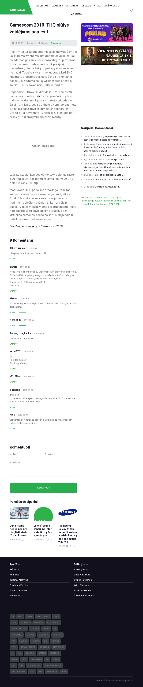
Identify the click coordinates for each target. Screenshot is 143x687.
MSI (19, 653)
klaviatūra (58, 647)
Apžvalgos (111, 5)
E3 (55, 629)
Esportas (72, 5)
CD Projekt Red (19, 629)
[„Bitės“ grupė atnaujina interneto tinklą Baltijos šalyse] (43, 514)
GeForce (35, 641)
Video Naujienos (82, 590)
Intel (14, 647)
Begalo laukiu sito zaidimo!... (117, 155)
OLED (24, 659)
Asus (56, 617)
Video (97, 5)
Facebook (15, 595)
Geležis (86, 5)
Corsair (35, 629)
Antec (29, 617)
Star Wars (52, 672)
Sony (31, 672)
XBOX (63, 672)
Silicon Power (18, 672)
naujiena (30, 653)
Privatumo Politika (19, 585)
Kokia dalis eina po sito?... (112, 159)
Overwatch (36, 659)
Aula (14, 623)
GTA (45, 641)
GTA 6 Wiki (114, 204)
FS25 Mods (96, 197)
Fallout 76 (44, 635)
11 (50, 540)
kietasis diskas (28, 647)
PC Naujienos (81, 564)
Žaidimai (77, 14)
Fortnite (57, 635)
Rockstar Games (53, 665)
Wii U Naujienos (82, 585)
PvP (21, 665)
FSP (13, 641)
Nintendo (54, 653)
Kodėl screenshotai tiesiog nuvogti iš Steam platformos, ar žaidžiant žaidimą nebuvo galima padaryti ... (108, 147)
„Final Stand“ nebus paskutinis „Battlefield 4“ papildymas (19, 530)
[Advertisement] (107, 101)
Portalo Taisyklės (18, 590)
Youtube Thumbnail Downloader (109, 200)
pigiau (56, 659)
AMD (20, 617)
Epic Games (17, 635)
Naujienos (41, 5)
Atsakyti (14, 259)
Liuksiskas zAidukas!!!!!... (107, 186)
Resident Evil (34, 665)
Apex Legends (43, 617)
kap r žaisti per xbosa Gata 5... (109, 175)
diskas (46, 629)
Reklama (14, 569)
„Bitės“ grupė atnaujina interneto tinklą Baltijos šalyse (43, 530)
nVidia (14, 659)
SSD (40, 672)
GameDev (57, 5)
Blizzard (38, 623)
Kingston (44, 647)
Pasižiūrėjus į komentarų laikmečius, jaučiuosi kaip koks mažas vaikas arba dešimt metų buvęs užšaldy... (107, 167)
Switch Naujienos (83, 580)
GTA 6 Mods (110, 197)
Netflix (42, 653)
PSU (13, 665)
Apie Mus (15, 564)
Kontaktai (15, 574)
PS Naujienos (81, 569)
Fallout (30, 635)
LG (13, 653)
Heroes (55, 641)
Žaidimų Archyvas (19, 580)
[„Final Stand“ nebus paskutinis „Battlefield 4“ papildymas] (19, 514)
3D (13, 617)
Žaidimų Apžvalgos (84, 595)
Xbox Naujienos (82, 574)
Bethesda (25, 623)
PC (47, 659)
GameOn (23, 641)
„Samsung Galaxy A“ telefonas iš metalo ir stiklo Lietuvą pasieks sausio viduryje (67, 533)
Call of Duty (53, 623)
